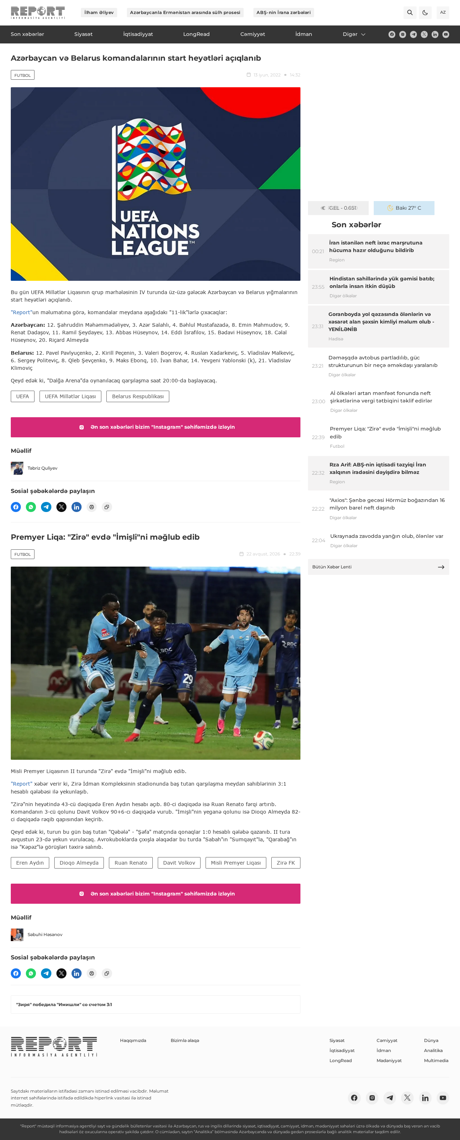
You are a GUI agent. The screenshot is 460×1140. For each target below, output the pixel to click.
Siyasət (337, 1040)
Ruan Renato (131, 863)
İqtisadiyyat (342, 1050)
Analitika (433, 1050)
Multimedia (436, 1060)
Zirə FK (286, 863)
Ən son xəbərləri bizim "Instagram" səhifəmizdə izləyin (163, 427)
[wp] (31, 507)
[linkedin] (435, 34)
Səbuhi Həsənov (45, 934)
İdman (384, 1050)
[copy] (107, 507)
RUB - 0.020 (343, 208)
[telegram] (413, 34)
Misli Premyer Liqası (236, 863)
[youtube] (445, 34)
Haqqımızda (133, 1040)
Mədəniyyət (389, 1060)
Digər (350, 34)
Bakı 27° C (408, 208)
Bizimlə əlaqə (185, 1040)
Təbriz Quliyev (43, 468)
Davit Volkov (179, 863)
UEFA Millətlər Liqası (70, 396)
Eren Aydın (30, 863)
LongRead (341, 1060)
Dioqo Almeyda (79, 863)
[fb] (391, 34)
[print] (92, 507)
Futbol (22, 75)
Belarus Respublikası (138, 396)
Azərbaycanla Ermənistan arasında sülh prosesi (185, 12)
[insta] (402, 34)
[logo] (38, 12)
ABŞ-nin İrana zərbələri (283, 12)
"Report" (21, 312)
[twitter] (424, 34)
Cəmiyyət (387, 1040)
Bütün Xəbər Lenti (331, 566)
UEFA (22, 396)
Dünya (431, 1040)
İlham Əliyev (99, 12)
